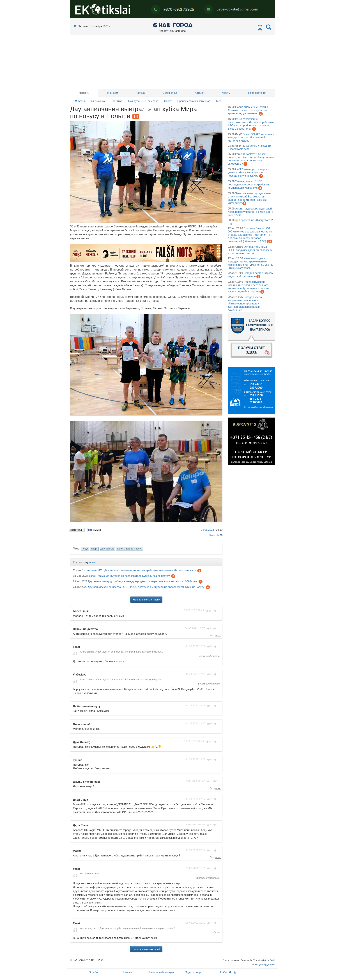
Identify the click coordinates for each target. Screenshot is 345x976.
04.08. (207, 529)
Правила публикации (161, 972)
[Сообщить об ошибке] (221, 535)
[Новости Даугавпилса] (172, 24)
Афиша (140, 92)
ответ (218, 635)
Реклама (127, 972)
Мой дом (112, 92)
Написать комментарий (146, 599)
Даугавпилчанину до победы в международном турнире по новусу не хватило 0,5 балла (142, 581)
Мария (216, 932)
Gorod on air (169, 92)
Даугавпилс (107, 548)
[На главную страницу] (75, 26)
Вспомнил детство (208, 656)
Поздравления (257, 92)
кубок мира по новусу (129, 548)
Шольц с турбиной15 (208, 878)
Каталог (199, 92)
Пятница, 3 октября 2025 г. (94, 26)
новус (85, 548)
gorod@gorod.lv (267, 964)
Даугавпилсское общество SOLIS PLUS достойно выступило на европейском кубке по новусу (146, 587)
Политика (116, 101)
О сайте (94, 972)
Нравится (75, 530)
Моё (218, 101)
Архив (81, 101)
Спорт (168, 101)
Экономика (98, 101)
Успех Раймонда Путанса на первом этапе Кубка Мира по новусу (129, 575)
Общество (151, 101)
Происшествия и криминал (193, 101)
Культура (134, 101)
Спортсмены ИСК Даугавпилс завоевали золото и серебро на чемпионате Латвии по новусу (139, 570)
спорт (94, 548)
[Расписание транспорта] (260, 28)
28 (269, 241)
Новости (84, 92)
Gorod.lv (214, 535)
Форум (226, 92)
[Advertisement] (172, 62)
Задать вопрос (194, 972)
